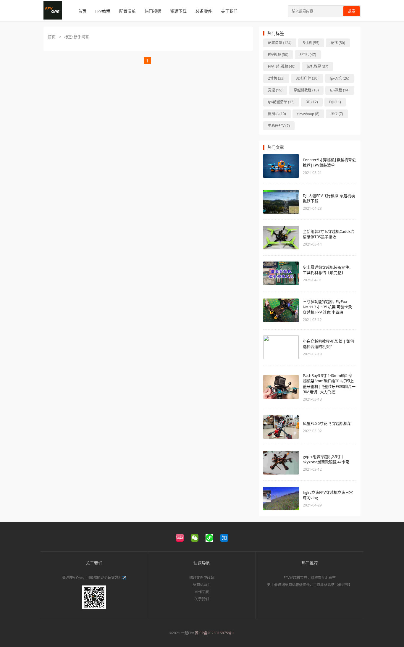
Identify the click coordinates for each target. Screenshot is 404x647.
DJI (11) (335, 101)
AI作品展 (202, 591)
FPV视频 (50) (278, 54)
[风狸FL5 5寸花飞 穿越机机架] (281, 427)
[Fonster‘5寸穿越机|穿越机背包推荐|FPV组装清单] (281, 166)
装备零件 (203, 11)
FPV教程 (102, 11)
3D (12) (312, 101)
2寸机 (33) (276, 78)
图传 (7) (337, 113)
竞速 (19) (275, 90)
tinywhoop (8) (308, 113)
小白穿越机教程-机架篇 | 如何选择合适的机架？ (328, 343)
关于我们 (229, 11)
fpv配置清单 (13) (281, 101)
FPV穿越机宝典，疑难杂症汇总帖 (310, 577)
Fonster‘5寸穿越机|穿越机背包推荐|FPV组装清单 (329, 162)
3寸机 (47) (308, 54)
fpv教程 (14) (340, 90)
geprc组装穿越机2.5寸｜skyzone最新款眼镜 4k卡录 (326, 459)
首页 (82, 11)
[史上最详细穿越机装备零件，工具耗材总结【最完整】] (281, 273)
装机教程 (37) (317, 66)
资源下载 (178, 11)
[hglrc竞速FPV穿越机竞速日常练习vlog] (281, 498)
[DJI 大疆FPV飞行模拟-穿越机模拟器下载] (281, 202)
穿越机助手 (202, 584)
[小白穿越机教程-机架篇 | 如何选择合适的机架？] (281, 347)
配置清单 (127, 11)
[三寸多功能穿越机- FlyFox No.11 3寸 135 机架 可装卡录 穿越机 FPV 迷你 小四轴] (281, 310)
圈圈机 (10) (277, 113)
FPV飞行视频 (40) (281, 66)
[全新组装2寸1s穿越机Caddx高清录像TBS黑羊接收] (281, 237)
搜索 (351, 11)
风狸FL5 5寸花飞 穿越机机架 (327, 423)
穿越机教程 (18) (306, 90)
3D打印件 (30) (307, 78)
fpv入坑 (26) (339, 78)
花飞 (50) (338, 42)
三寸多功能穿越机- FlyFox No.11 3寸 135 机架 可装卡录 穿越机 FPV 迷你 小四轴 (327, 307)
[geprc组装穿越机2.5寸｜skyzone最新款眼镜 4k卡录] (281, 463)
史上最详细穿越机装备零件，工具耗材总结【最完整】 (328, 269)
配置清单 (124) (280, 42)
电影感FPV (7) (279, 125)
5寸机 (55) (311, 42)
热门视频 (153, 11)
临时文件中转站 (201, 577)
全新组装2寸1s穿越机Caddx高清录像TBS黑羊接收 (329, 234)
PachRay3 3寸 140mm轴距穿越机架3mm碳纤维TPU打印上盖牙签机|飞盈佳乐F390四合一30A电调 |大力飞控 (329, 383)
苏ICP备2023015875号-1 (215, 632)
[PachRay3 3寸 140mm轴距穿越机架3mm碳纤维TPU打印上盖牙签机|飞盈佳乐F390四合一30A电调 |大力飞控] (281, 387)
